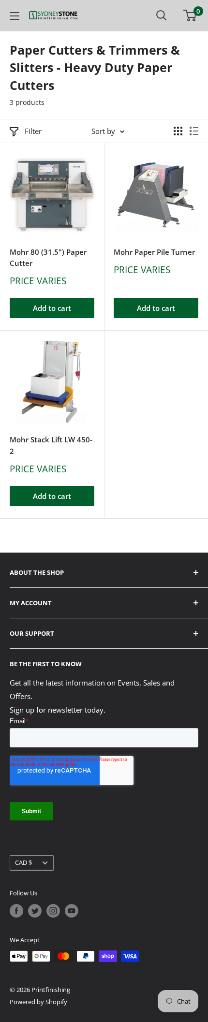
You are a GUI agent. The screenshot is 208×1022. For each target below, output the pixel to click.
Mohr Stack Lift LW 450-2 (51, 445)
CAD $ (23, 862)
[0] (190, 15)
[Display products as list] (194, 131)
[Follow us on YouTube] (71, 911)
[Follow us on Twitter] (35, 911)
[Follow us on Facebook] (16, 911)
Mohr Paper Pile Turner (154, 252)
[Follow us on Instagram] (53, 911)
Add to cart (52, 308)
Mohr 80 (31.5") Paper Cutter (48, 257)
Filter (33, 131)
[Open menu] (14, 16)
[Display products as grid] (178, 131)
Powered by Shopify (38, 1001)
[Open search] (161, 15)
